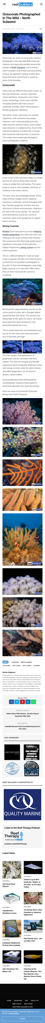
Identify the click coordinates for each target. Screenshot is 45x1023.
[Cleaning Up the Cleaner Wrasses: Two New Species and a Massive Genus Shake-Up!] (33, 956)
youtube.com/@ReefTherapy (15, 844)
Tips (26, 1000)
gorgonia (15, 662)
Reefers (6, 231)
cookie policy (13, 1013)
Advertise (18, 1000)
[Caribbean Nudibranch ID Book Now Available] (11, 928)
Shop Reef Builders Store (22, 1007)
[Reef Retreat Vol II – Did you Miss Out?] (33, 926)
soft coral (16, 665)
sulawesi (36, 665)
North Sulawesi (26, 662)
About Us (34, 1000)
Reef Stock (16, 1004)
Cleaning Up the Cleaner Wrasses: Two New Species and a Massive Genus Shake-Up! (33, 974)
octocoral (7, 665)
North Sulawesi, (19, 67)
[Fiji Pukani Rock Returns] (11, 870)
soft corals (27, 665)
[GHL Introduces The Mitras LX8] (11, 956)
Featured (6, 881)
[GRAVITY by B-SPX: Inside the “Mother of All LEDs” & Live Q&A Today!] (33, 867)
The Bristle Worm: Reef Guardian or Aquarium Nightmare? (33, 912)
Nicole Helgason (8, 29)
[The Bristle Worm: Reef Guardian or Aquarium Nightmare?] (33, 898)
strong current (26, 247)
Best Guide (28, 1004)
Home (9, 1000)
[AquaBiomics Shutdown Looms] (11, 898)
